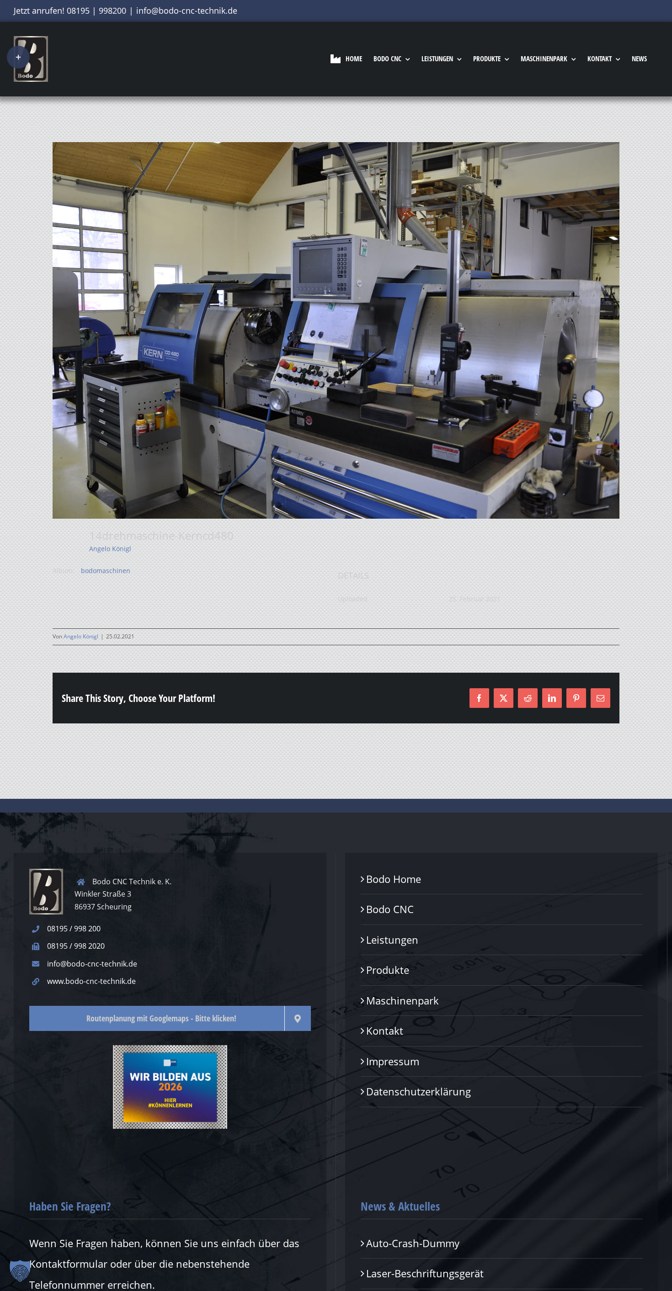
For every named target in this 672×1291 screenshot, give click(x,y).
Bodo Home (393, 879)
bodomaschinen (105, 570)
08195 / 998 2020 (76, 946)
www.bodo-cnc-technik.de (91, 981)
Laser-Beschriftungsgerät (425, 1273)
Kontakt (384, 1030)
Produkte (387, 970)
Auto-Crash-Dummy (412, 1243)
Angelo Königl (110, 548)
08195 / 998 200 (74, 929)
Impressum (392, 1061)
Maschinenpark (402, 1000)
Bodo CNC (390, 909)
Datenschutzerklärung (418, 1091)
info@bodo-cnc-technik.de (186, 10)
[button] (20, 1271)
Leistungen (392, 939)
